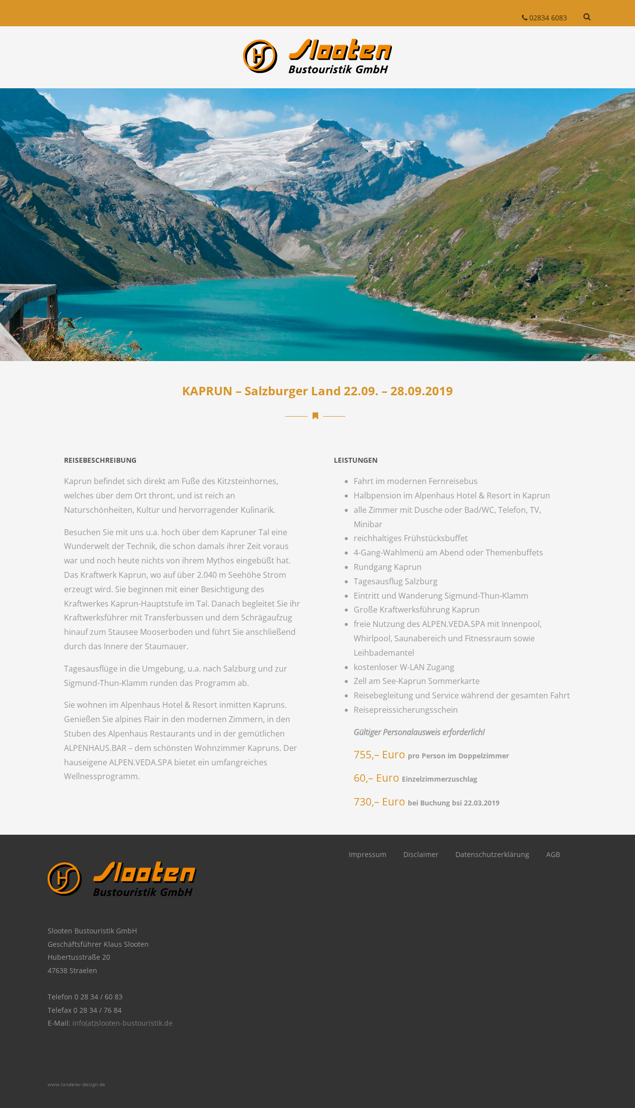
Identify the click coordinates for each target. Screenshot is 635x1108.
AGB (553, 854)
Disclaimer (421, 854)
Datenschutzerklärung (492, 854)
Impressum (367, 854)
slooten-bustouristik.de (134, 1023)
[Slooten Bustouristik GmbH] (317, 82)
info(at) (84, 1023)
